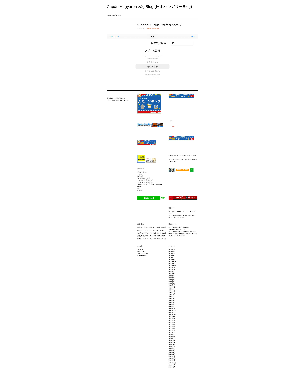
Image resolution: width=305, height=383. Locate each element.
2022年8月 (172, 270)
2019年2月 (172, 355)
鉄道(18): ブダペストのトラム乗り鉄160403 (150, 230)
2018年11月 (172, 361)
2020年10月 (172, 314)
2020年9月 (172, 316)
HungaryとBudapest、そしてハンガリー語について (182, 212)
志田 (191, 231)
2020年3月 (172, 328)
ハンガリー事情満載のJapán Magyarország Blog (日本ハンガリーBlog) (182, 216)
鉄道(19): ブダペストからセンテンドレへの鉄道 (151, 227)
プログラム (140, 172)
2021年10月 (172, 290)
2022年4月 (172, 278)
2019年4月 (172, 351)
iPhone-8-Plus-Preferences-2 (159, 25)
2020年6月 (172, 322)
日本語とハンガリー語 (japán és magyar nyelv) (149, 185)
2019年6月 (172, 347)
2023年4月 (172, 253)
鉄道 (138, 190)
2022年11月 (172, 263)
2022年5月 (172, 276)
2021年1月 (172, 308)
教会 (138, 176)
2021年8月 (172, 294)
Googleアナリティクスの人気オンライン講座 (182, 155)
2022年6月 (172, 274)
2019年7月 (172, 345)
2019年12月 (172, 334)
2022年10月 (172, 265)
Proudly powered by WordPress (116, 98)
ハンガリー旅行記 (144, 180)
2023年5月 (172, 251)
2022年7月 (172, 272)
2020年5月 (172, 324)
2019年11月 (172, 336)
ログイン (140, 249)
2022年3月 (172, 280)
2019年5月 (172, 349)
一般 (138, 174)
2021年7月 (172, 296)
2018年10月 (172, 363)
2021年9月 (172, 292)
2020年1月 (172, 332)
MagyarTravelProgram (175, 229)
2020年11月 (172, 312)
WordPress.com (124, 100)
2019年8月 (172, 342)
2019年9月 (172, 341)
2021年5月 (172, 300)
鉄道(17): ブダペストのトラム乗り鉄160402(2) (151, 233)
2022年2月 (172, 282)
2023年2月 (172, 257)
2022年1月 (172, 284)
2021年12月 (172, 286)
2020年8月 (172, 318)
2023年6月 (172, 249)
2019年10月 (172, 338)
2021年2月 (172, 306)
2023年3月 (172, 255)
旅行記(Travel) (141, 178)
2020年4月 (172, 326)
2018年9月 (172, 365)
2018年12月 (172, 359)
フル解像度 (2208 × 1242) (152, 28)
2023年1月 (172, 259)
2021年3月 (172, 304)
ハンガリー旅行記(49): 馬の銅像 (178, 227)
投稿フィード (141, 251)
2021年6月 (172, 298)
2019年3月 (172, 353)
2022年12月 (172, 261)
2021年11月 (172, 288)
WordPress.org (141, 255)
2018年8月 (172, 367)
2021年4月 (172, 302)
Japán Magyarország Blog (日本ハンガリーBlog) (149, 6)
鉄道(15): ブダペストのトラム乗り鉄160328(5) (151, 239)
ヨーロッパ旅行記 (144, 182)
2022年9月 (172, 268)
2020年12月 (172, 310)
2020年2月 (172, 330)
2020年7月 (172, 320)
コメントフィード (142, 253)
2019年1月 (172, 357)
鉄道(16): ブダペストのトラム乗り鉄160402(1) (151, 236)
